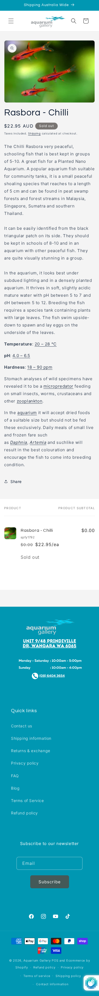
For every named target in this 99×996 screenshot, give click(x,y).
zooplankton (30, 401)
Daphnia (18, 442)
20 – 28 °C (46, 344)
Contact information (52, 984)
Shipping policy (68, 976)
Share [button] (16, 481)
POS (55, 960)
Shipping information (31, 738)
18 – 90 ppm (40, 367)
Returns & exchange (30, 750)
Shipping (34, 133)
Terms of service (36, 976)
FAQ (15, 775)
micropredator (58, 386)
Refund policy (24, 813)
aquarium (27, 412)
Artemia (38, 442)
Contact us (21, 726)
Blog (15, 788)
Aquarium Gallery (37, 960)
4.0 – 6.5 (21, 355)
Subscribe (49, 881)
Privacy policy (24, 763)
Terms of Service (27, 800)
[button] (11, 21)
